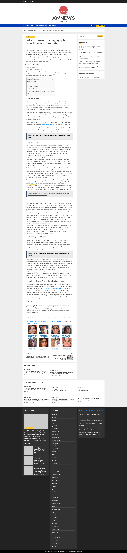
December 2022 (55, 535)
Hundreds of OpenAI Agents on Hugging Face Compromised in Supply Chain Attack (36, 399)
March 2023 (55, 526)
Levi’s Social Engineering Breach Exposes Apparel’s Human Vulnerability (62, 399)
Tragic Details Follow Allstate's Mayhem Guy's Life (44, 336)
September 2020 (56, 543)
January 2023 (55, 532)
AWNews (63, 18)
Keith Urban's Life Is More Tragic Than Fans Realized (67, 349)
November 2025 (56, 440)
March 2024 (55, 492)
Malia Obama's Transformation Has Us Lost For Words (32, 349)
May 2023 (54, 520)
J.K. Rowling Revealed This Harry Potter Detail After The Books (67, 336)
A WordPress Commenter (85, 77)
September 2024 (56, 480)
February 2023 (55, 529)
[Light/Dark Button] (91, 25)
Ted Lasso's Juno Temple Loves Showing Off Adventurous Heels (55, 350)
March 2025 (55, 463)
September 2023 (56, 509)
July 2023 (54, 515)
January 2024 (55, 497)
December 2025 (55, 437)
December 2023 (55, 500)
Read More (27, 443)
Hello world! (97, 77)
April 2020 (54, 546)
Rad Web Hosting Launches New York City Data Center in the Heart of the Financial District (90, 434)
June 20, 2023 (37, 46)
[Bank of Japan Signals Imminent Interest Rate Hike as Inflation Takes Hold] (28, 450)
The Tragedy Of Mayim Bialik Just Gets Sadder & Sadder (55, 336)
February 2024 (55, 495)
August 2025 (55, 449)
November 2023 (56, 503)
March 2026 (55, 429)
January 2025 (55, 469)
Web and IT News (30, 36)
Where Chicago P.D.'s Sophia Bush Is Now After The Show (32, 336)
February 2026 (55, 431)
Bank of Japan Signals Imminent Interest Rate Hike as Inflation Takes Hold (61, 372)
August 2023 (55, 512)
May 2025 (54, 457)
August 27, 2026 (28, 376)
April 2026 (54, 426)
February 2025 (55, 466)
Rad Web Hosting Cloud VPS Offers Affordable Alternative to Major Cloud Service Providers (91, 419)
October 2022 (55, 540)
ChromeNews (72, 551)
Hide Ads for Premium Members (39, 25)
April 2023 (54, 523)
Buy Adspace (25, 25)
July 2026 (54, 417)
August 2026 (55, 414)
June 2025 (54, 454)
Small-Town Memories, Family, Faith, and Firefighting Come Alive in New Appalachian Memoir (36, 373)
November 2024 (56, 474)
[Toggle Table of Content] (52, 79)
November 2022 (56, 538)
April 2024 (54, 489)
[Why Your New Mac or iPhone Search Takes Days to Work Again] (28, 460)
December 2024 (55, 472)
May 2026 (54, 423)
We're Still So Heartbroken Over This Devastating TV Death (43, 349)
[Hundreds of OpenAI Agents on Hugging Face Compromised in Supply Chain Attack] (28, 470)
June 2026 (54, 420)
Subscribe (101, 25)
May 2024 (54, 486)
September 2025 (56, 446)
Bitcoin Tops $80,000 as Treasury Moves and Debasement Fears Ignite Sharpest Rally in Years (90, 400)
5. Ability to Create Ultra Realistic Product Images (41, 91)
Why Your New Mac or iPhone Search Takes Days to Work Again (40, 460)
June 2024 (54, 483)
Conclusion (31, 94)
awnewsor (30, 46)
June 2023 (54, 517)
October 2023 (55, 506)
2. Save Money (32, 84)
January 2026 (55, 434)
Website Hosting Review (92, 410)
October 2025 (55, 443)
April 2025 (54, 460)
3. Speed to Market (33, 86)
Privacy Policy (52, 25)
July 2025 (54, 451)
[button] (94, 25)
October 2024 (55, 477)
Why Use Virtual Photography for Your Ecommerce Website (43, 321)
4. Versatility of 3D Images (35, 89)
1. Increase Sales (32, 81)
